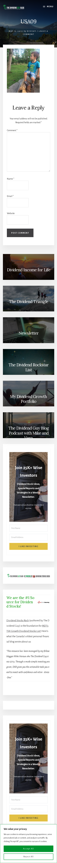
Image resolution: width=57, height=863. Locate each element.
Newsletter (29, 333)
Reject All (29, 857)
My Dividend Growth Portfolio (28, 399)
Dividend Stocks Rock (17, 620)
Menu (50, 7)
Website (11, 213)
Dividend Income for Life (28, 269)
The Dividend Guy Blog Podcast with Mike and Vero (28, 432)
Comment (12, 130)
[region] (28, 843)
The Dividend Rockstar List (28, 367)
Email (10, 196)
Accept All (28, 849)
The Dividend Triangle (28, 301)
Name (10, 179)
